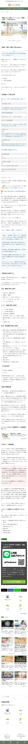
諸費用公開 (7, 738)
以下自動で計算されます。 (9, 149)
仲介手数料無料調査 (21, 736)
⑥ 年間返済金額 (5, 154)
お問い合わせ (21, 734)
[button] (24, 590)
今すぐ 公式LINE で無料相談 (14, 581)
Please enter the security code (9, 169)
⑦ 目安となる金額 (6, 161)
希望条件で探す (7, 736)
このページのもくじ (12, 40)
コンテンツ (4, 539)
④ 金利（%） (5, 129)
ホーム (7, 734)
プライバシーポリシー (14, 739)
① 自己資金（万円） (6, 103)
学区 (21, 738)
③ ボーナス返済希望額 (7, 120)
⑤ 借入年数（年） (6, 140)
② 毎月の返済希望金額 (7, 112)
